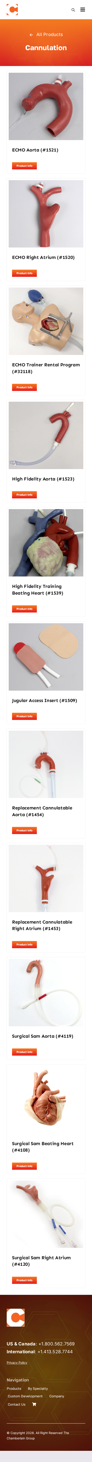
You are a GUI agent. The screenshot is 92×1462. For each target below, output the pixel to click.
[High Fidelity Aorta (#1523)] (46, 404)
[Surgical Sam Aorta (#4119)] (46, 962)
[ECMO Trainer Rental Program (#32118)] (46, 290)
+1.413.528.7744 (55, 1351)
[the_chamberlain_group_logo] (12, 6)
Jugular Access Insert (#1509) (44, 700)
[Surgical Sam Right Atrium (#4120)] (46, 1183)
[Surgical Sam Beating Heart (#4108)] (46, 1069)
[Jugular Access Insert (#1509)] (46, 626)
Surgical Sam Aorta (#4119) (42, 1036)
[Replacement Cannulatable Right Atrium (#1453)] (46, 847)
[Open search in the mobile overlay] (73, 9)
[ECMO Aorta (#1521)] (46, 75)
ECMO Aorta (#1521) (35, 150)
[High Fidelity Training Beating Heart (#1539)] (46, 512)
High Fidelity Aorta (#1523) (43, 479)
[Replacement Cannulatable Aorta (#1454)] (46, 733)
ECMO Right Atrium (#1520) (43, 257)
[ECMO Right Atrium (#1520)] (46, 183)
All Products (49, 34)
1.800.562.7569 (58, 1344)
